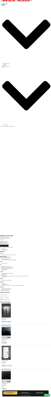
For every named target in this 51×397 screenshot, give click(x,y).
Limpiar (9, 243)
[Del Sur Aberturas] (16, 1)
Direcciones (5, 64)
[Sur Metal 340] (6, 382)
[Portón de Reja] (6, 317)
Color (1, 241)
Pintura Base (7, 126)
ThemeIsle (49, 392)
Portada (12, 247)
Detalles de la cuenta (6, 63)
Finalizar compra (5, 124)
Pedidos (4, 65)
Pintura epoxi (4, 360)
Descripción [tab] (3, 248)
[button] (26, 62)
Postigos (1, 243)
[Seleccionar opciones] (3, 324)
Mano (1, 242)
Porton (3, 126)
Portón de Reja (4, 319)
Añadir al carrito (4, 245)
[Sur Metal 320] (6, 338)
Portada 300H (4, 362)
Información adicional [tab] (5, 249)
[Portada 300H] (6, 359)
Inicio (1, 126)
